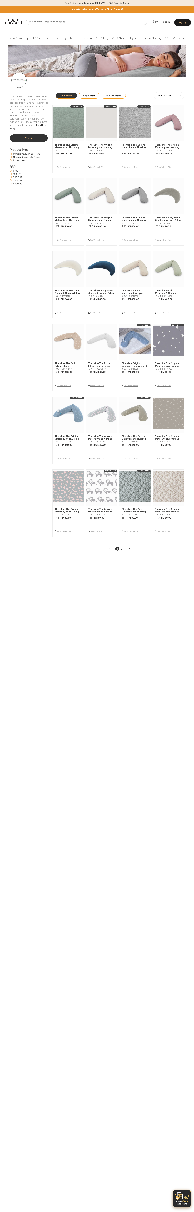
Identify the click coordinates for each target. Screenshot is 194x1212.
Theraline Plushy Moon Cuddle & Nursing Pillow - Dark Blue (101, 293)
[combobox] (86, 22)
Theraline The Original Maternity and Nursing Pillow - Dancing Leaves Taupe (134, 440)
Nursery (74, 38)
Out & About (118, 38)
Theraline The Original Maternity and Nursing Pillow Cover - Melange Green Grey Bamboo (67, 148)
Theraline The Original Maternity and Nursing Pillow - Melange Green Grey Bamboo (67, 221)
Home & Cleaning (151, 38)
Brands (49, 38)
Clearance (179, 38)
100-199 (17, 174)
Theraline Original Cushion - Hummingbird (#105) (134, 366)
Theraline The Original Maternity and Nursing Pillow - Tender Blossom (101, 439)
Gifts (167, 38)
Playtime (133, 38)
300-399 (17, 180)
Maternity (61, 38)
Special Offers (33, 38)
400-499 (17, 183)
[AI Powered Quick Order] (182, 1198)
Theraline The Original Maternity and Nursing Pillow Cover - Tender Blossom (67, 513)
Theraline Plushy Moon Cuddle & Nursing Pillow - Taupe (168, 220)
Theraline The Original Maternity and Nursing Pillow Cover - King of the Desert (100, 513)
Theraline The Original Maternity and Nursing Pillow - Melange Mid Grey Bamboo (134, 221)
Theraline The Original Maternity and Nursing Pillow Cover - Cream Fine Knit (167, 513)
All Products (66, 95)
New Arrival (15, 38)
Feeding (87, 38)
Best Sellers (89, 95)
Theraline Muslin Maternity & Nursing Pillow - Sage (166, 293)
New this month (113, 95)
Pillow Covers (19, 160)
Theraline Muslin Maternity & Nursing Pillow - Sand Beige (132, 293)
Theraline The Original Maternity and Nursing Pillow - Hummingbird (67, 439)
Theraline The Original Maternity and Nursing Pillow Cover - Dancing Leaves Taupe (167, 440)
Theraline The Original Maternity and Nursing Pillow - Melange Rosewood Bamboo (167, 148)
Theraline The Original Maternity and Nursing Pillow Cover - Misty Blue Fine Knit (134, 513)
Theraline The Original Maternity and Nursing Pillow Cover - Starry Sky (167, 367)
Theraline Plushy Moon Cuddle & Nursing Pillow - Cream (68, 293)
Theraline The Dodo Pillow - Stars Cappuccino (65, 366)
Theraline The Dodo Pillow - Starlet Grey (99, 364)
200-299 (17, 177)
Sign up (182, 22)
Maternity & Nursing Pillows (26, 154)
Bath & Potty (102, 38)
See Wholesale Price (64, 167)
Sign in (166, 21)
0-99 (15, 171)
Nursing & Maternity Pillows (26, 157)
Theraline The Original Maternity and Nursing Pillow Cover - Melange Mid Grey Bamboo (134, 148)
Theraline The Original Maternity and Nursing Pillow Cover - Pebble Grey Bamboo (100, 148)
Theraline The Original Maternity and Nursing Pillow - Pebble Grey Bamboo (100, 221)
